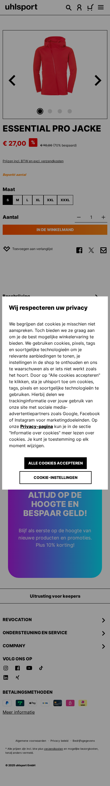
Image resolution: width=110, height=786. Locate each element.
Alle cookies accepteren (55, 463)
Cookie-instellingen (55, 477)
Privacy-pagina (36, 426)
